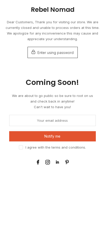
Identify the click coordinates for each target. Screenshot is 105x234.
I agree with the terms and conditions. (55, 147)
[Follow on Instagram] (47, 162)
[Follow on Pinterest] (67, 162)
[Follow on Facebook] (38, 162)
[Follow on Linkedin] (57, 162)
